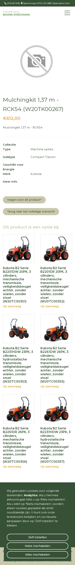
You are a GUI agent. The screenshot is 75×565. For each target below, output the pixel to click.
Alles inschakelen (37, 554)
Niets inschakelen (37, 546)
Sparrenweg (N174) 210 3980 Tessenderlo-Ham (46, 3)
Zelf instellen (37, 537)
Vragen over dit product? (24, 199)
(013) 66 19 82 (13, 3)
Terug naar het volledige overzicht (31, 211)
